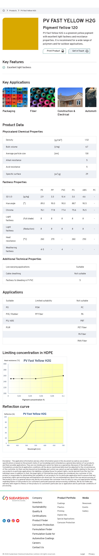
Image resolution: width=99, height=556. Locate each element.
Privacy (91, 554)
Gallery (85, 511)
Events (85, 507)
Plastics (60, 507)
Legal (82, 554)
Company (37, 498)
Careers (36, 543)
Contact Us (38, 547)
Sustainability (39, 507)
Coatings (61, 503)
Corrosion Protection (66, 523)
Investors (37, 502)
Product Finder (40, 520)
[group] (15, 102)
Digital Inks (62, 515)
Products (13, 11)
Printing (60, 511)
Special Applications (65, 519)
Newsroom (86, 503)
